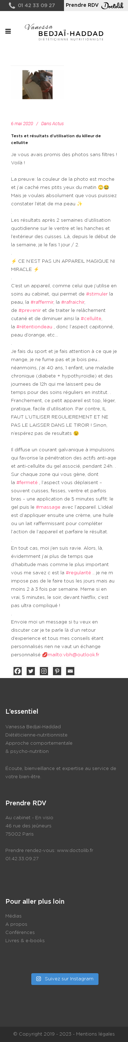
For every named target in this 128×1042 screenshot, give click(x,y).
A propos (16, 924)
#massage (48, 507)
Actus (58, 123)
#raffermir (42, 302)
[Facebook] (17, 671)
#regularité (78, 573)
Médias (13, 916)
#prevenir (29, 310)
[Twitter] (31, 671)
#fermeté (27, 483)
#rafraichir (72, 302)
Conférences (20, 932)
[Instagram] (44, 671)
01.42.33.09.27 (22, 859)
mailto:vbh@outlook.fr (73, 655)
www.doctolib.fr (75, 850)
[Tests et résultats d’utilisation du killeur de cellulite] (37, 84)
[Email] (70, 671)
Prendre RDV (82, 5)
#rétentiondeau (34, 327)
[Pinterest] (57, 671)
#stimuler (97, 294)
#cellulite (91, 319)
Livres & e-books (25, 941)
